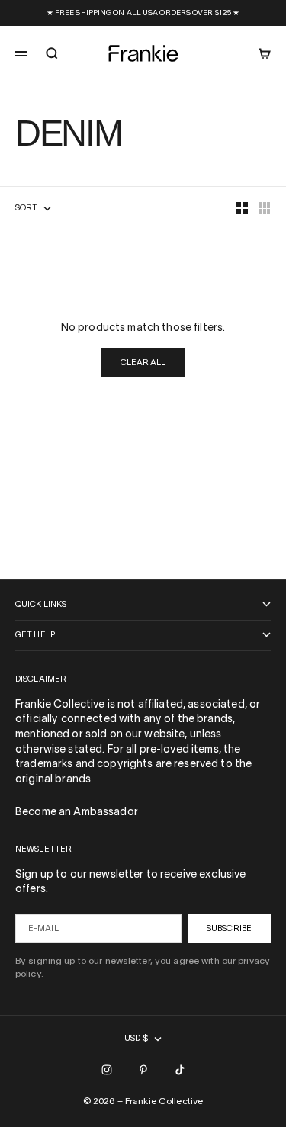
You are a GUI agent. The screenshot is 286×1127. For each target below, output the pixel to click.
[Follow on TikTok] (180, 1070)
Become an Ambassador (76, 812)
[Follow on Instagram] (107, 1070)
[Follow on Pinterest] (143, 1070)
